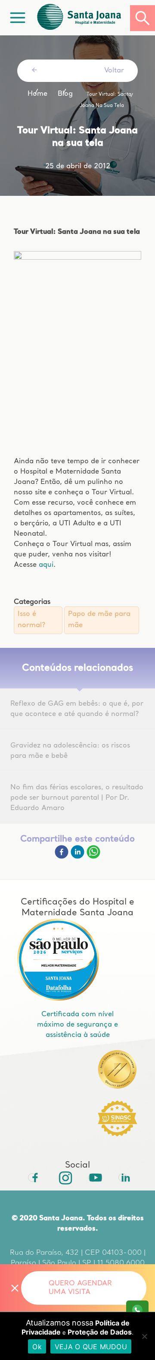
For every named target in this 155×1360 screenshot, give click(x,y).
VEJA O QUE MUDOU (91, 1346)
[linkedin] (79, 857)
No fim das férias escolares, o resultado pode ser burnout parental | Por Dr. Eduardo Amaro (76, 798)
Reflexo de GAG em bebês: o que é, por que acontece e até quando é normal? (76, 709)
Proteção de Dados (100, 1332)
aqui (46, 565)
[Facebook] (63, 857)
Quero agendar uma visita (80, 1288)
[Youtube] (92, 1177)
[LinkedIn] (122, 1177)
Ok (37, 1346)
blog (65, 94)
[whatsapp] (93, 857)
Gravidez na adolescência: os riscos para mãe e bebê (70, 751)
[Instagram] (62, 1177)
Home (37, 94)
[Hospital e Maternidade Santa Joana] (82, 18)
